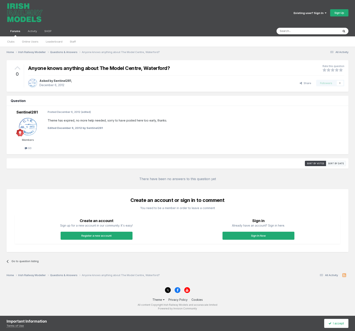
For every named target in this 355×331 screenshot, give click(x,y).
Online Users (30, 41)
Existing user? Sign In (309, 13)
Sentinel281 (62, 80)
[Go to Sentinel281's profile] (32, 83)
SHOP (48, 31)
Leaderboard (54, 41)
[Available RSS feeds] (344, 275)
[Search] (343, 31)
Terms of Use (15, 325)
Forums (15, 31)
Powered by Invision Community (177, 308)
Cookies (197, 299)
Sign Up (339, 12)
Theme (157, 299)
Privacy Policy (178, 299)
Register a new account (96, 235)
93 (29, 148)
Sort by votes (315, 163)
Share (306, 83)
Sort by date (336, 163)
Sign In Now (258, 235)
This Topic (327, 30)
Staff (73, 41)
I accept (337, 323)
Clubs (11, 41)
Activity (32, 31)
